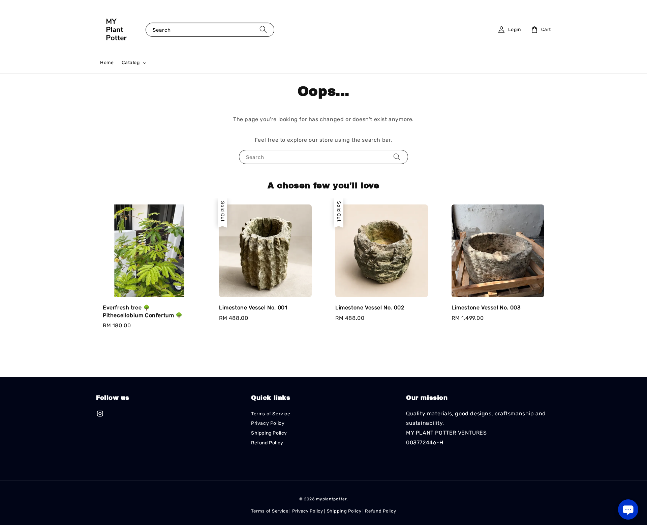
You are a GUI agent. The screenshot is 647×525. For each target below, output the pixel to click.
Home (107, 62)
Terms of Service (270, 414)
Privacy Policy (267, 423)
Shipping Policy (269, 433)
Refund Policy (267, 443)
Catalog (131, 62)
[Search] (263, 29)
